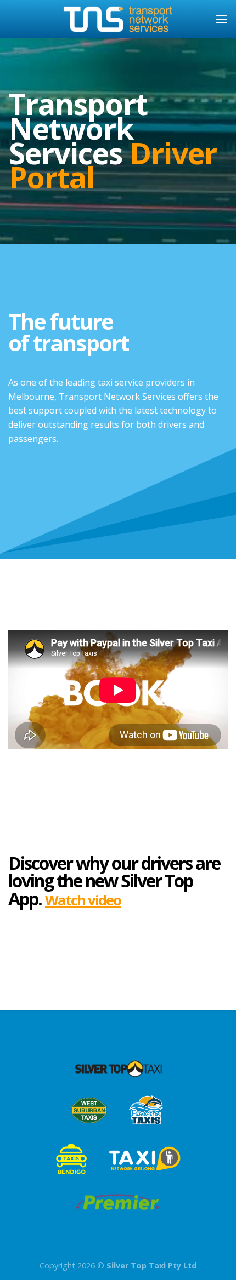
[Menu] (221, 18)
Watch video (83, 900)
